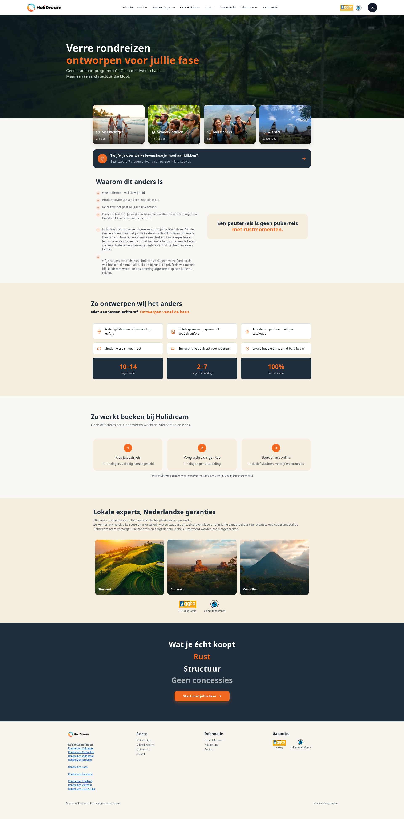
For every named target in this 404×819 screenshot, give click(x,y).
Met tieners (143, 749)
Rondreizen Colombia (80, 748)
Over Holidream (190, 7)
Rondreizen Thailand (80, 781)
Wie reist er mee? (133, 7)
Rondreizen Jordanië (80, 760)
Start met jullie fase (199, 696)
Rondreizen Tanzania (80, 774)
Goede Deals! (227, 7)
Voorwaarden (330, 803)
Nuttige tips (211, 745)
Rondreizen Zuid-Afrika (81, 789)
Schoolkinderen (145, 745)
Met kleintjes (143, 740)
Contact (210, 7)
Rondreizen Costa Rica (81, 752)
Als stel (140, 754)
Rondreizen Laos (78, 767)
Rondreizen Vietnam (80, 785)
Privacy (317, 803)
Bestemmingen (161, 7)
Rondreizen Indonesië (81, 756)
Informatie (247, 7)
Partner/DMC (271, 7)
